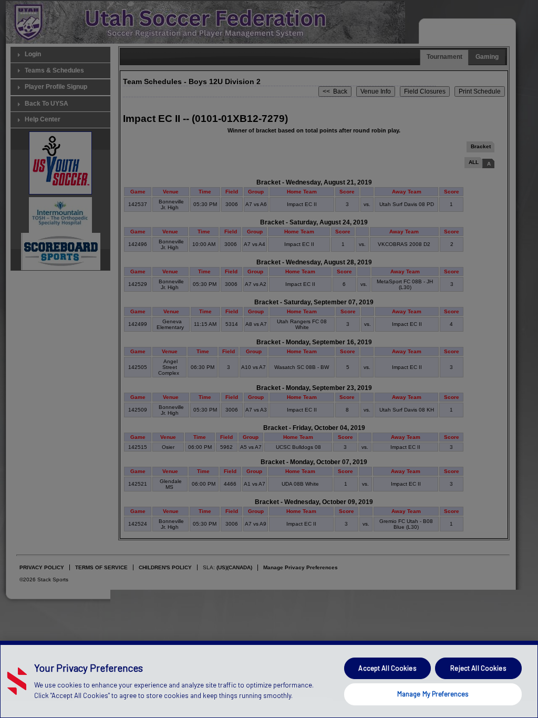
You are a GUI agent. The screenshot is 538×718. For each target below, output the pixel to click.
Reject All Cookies (478, 668)
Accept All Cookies (387, 668)
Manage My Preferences (433, 694)
